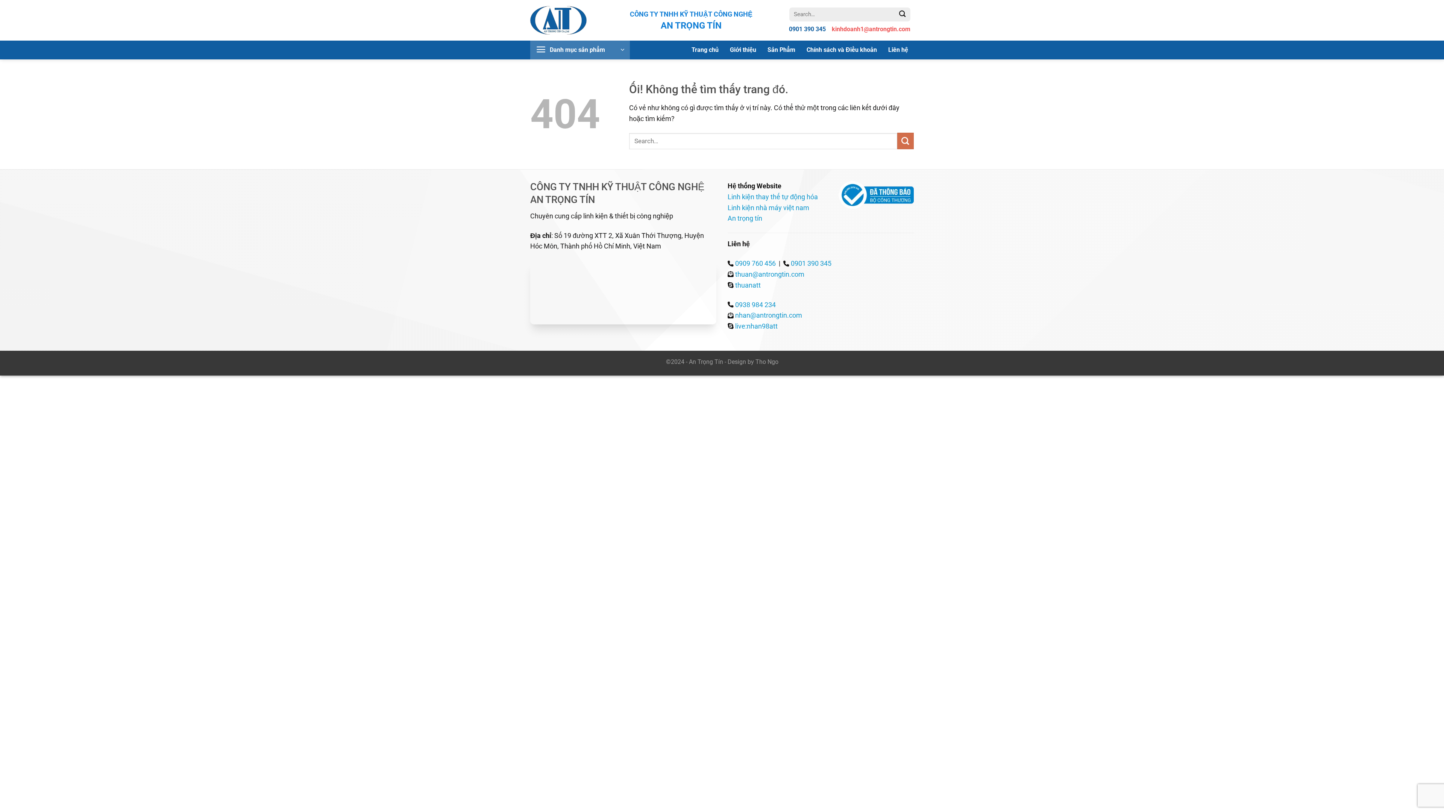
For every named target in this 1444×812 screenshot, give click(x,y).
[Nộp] (902, 14)
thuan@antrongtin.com (769, 274)
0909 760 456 (755, 263)
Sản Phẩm (781, 49)
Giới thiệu (743, 49)
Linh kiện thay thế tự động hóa (773, 197)
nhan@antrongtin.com (768, 315)
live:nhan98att (756, 326)
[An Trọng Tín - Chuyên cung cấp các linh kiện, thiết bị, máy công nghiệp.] (558, 20)
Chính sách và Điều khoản (842, 49)
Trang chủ (705, 49)
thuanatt (748, 285)
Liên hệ (898, 49)
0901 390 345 (811, 263)
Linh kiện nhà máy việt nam (768, 208)
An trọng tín (745, 218)
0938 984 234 (755, 305)
